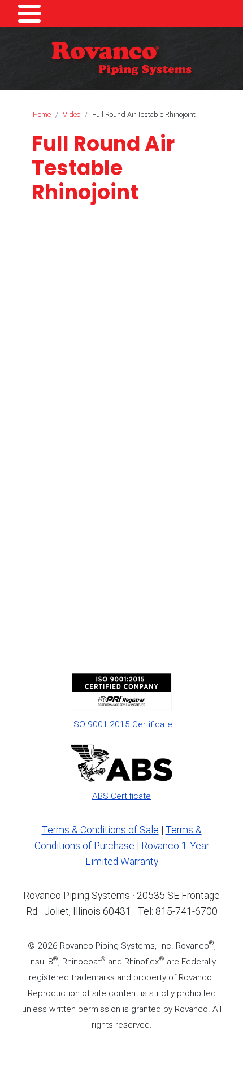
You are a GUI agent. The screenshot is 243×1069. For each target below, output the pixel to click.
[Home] (121, 58)
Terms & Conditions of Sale (100, 830)
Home (42, 114)
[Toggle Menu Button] (29, 13)
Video (71, 114)
